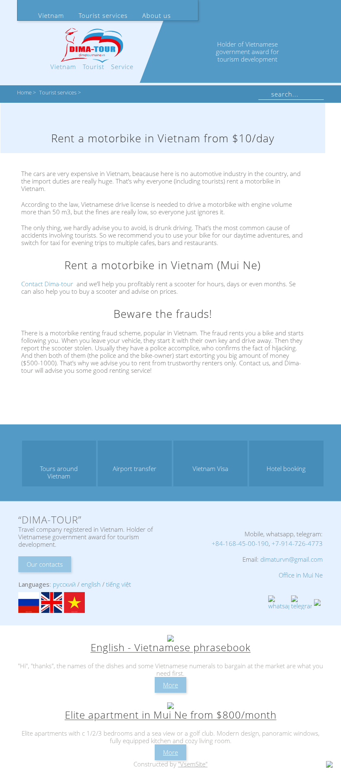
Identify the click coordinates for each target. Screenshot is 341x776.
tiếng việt (118, 584)
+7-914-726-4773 (297, 543)
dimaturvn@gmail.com (291, 559)
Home (24, 92)
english (91, 584)
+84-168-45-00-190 (240, 543)
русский (64, 584)
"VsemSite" (193, 764)
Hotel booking (286, 468)
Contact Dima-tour (47, 284)
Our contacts (45, 564)
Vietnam (51, 15)
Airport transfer (134, 468)
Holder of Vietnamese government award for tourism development (247, 51)
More (170, 685)
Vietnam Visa (210, 468)
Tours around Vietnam (59, 472)
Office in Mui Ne (301, 575)
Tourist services (103, 15)
